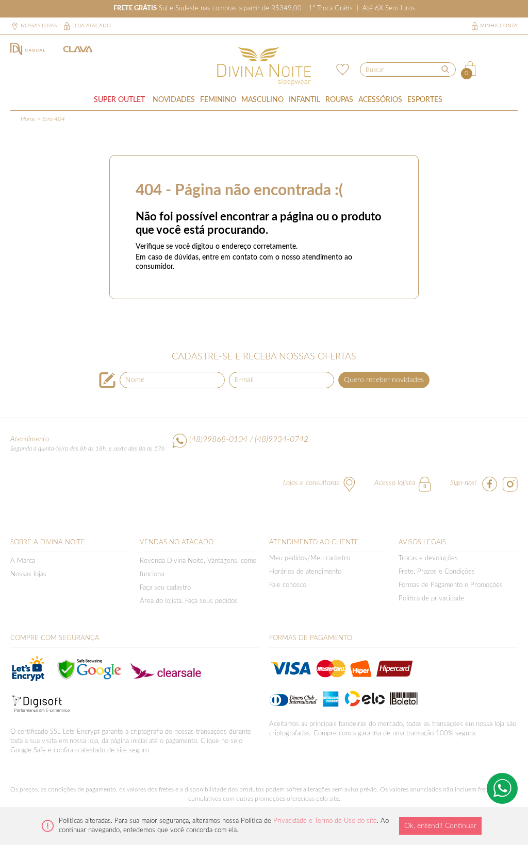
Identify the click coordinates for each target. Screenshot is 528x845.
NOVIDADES (174, 100)
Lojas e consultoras (311, 483)
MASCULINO (262, 100)
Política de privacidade (431, 598)
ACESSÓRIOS (380, 100)
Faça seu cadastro (165, 587)
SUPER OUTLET (119, 100)
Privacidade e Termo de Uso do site (325, 821)
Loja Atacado (91, 25)
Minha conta (499, 25)
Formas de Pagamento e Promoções (451, 585)
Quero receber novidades (384, 380)
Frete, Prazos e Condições (437, 571)
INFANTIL (304, 100)
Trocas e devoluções (428, 558)
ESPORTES (424, 100)
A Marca (22, 561)
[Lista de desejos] (341, 68)
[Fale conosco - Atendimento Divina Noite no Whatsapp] (502, 788)
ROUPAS (339, 100)
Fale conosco (287, 585)
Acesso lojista (394, 483)
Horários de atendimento (305, 571)
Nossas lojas (39, 25)
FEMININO (218, 100)
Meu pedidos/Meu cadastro (309, 558)
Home (28, 119)
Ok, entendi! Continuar (440, 826)
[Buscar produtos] (445, 69)
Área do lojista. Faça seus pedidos (189, 601)
